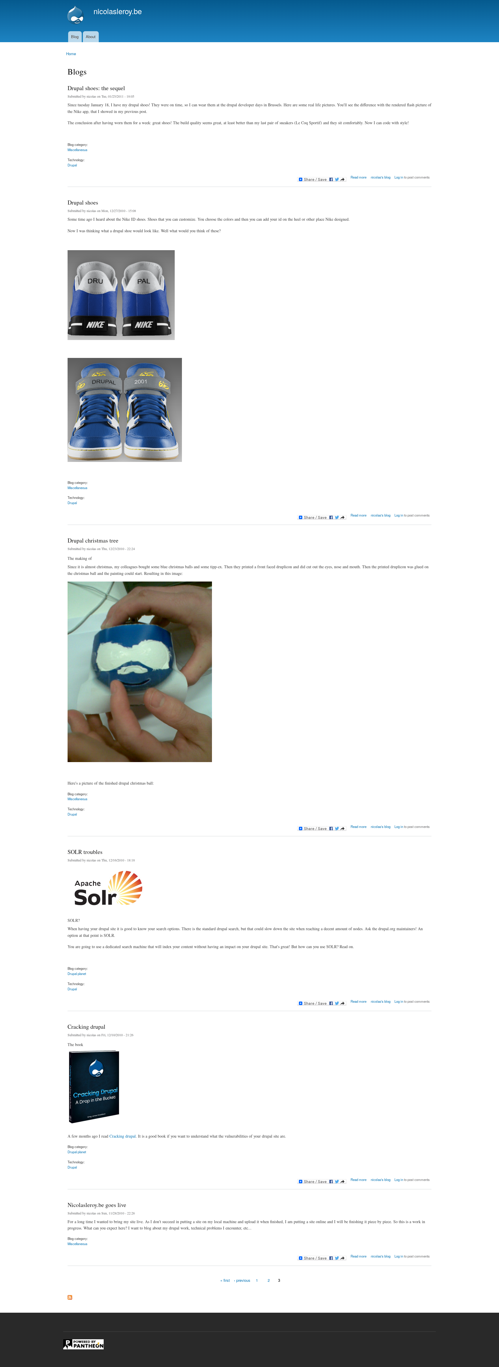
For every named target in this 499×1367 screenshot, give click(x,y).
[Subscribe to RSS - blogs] (70, 1296)
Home (71, 53)
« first (225, 1280)
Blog (75, 36)
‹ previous (242, 1280)
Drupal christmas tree (93, 540)
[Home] (76, 15)
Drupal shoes (83, 202)
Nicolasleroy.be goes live (97, 1205)
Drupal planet (77, 973)
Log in (398, 177)
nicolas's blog (380, 177)
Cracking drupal (86, 1026)
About (91, 36)
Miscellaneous (77, 149)
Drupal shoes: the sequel (96, 88)
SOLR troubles (85, 852)
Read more (358, 175)
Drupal (72, 165)
